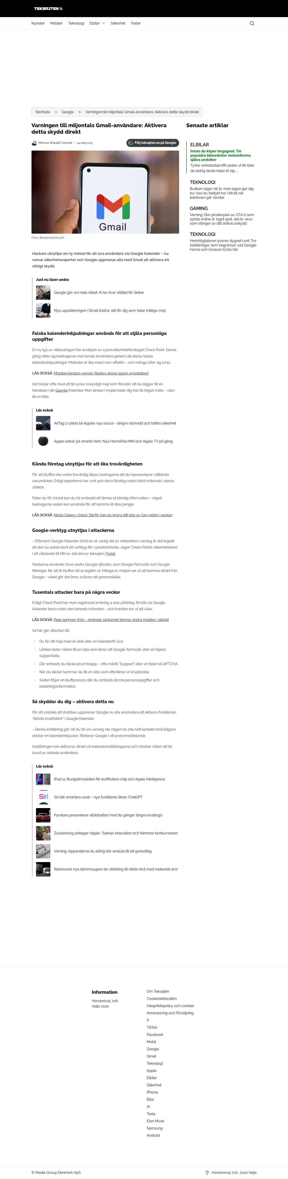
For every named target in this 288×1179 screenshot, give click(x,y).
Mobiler (56, 23)
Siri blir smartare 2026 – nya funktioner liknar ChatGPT (98, 797)
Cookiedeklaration (162, 998)
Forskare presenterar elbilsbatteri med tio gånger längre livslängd (108, 815)
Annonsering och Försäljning (170, 1013)
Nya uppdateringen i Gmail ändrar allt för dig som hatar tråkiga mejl (110, 310)
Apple (152, 1070)
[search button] (252, 23)
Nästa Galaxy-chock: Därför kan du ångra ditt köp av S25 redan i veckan (113, 515)
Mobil (151, 1042)
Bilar (150, 1099)
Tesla (151, 1114)
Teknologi (76, 23)
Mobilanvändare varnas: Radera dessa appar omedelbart (101, 373)
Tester (136, 23)
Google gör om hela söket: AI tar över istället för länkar (99, 292)
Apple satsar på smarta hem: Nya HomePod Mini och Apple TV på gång (113, 441)
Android (153, 1135)
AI (148, 1106)
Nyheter (38, 23)
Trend (110, 553)
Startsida (42, 112)
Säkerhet (118, 23)
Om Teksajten (158, 991)
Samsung (155, 1128)
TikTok (152, 1027)
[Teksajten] (144, 9)
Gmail (151, 1056)
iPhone (152, 1092)
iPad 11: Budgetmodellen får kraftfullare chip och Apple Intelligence (109, 779)
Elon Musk (155, 1121)
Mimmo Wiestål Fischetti (55, 143)
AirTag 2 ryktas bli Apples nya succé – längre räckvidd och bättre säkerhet (115, 423)
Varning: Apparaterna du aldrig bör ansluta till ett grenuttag (103, 851)
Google (68, 112)
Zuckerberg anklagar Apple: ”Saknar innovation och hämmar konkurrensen (116, 833)
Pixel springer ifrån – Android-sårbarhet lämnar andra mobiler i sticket (111, 620)
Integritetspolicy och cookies (170, 1006)
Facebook (155, 1034)
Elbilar (95, 23)
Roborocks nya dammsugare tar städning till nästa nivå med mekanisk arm (116, 869)
